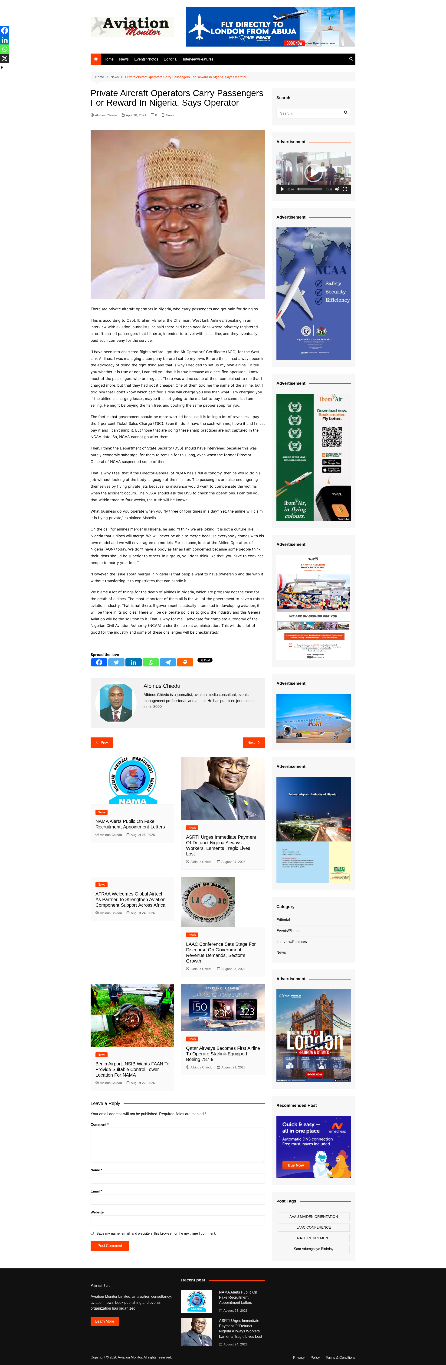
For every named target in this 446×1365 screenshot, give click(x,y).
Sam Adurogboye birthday (314, 1249)
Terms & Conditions (340, 1357)
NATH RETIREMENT (313, 1238)
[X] (4, 58)
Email (96, 1191)
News (124, 59)
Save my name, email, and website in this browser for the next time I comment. (156, 1233)
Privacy (299, 1357)
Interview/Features (198, 59)
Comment (100, 1124)
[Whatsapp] (151, 662)
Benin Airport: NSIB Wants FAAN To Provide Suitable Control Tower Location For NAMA (132, 1069)
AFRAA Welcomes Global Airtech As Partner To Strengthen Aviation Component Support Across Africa (130, 899)
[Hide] (2, 67)
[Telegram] (168, 662)
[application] (313, 173)
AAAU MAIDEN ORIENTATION (313, 1217)
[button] (313, 173)
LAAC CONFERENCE (313, 1227)
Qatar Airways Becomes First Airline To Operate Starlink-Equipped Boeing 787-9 (223, 1054)
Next (251, 742)
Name (96, 1170)
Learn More (104, 1321)
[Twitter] (116, 662)
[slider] (310, 189)
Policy (315, 1357)
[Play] (282, 189)
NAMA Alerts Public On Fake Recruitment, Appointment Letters (238, 1297)
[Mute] (337, 189)
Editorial (170, 59)
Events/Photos (146, 59)
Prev (104, 742)
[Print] (185, 662)
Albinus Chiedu (106, 115)
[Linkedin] (133, 662)
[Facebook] (99, 662)
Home (109, 59)
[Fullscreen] (344, 189)
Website (97, 1212)
